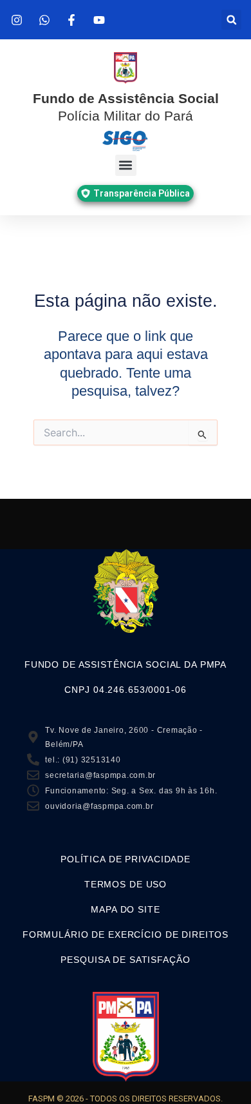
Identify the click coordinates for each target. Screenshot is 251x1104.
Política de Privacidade (125, 859)
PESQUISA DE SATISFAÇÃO (125, 959)
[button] (231, 20)
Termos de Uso (125, 884)
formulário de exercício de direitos (125, 934)
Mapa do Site (125, 909)
